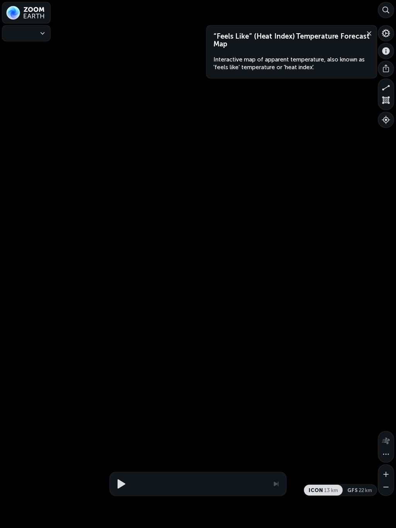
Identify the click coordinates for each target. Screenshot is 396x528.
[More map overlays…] (386, 454)
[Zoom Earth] (26, 12)
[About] (386, 51)
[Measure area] (386, 102)
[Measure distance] (386, 86)
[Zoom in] (386, 472)
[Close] (367, 33)
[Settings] (386, 33)
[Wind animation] (386, 439)
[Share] (386, 69)
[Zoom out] (386, 488)
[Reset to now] (275, 484)
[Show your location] (386, 120)
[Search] (386, 10)
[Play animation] (120, 484)
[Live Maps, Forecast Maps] (26, 33)
